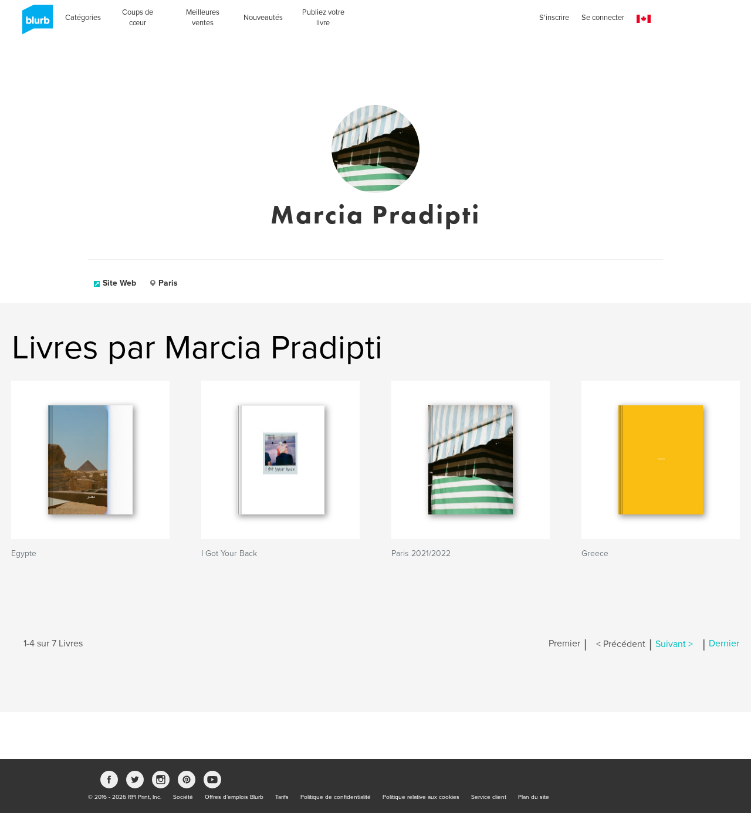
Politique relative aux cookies (421, 797)
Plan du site (533, 797)
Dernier (724, 644)
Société (183, 797)
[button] (644, 19)
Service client (488, 797)
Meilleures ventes (202, 18)
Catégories (83, 17)
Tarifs (282, 797)
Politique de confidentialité (335, 797)
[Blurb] (34, 23)
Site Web (119, 283)
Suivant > (674, 644)
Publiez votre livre (323, 18)
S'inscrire (554, 17)
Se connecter (602, 17)
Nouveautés (263, 17)
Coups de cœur (137, 18)
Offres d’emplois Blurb (234, 797)
